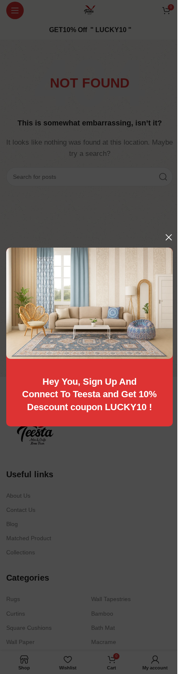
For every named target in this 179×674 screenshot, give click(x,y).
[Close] (168, 237)
